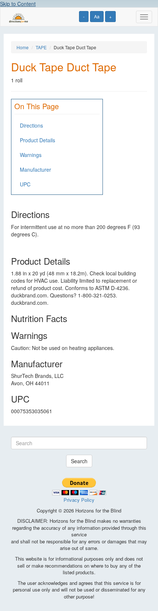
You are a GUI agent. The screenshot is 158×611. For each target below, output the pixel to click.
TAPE (41, 47)
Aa (97, 16)
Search (79, 461)
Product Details (37, 140)
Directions (31, 125)
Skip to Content (18, 3)
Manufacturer (35, 169)
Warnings (31, 154)
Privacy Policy (79, 499)
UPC (25, 184)
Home (23, 47)
